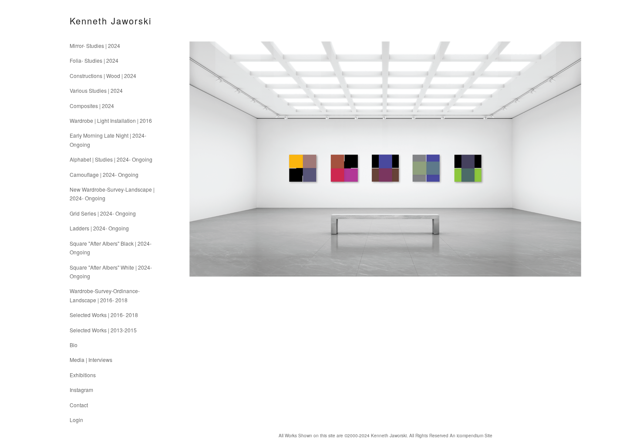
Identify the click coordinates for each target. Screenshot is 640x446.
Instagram (81, 389)
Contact (79, 405)
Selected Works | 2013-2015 (103, 330)
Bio (73, 344)
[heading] (91, 20)
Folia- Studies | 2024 (94, 60)
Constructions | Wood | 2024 (103, 75)
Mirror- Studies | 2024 (95, 45)
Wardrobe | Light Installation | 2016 (111, 120)
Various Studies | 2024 (96, 90)
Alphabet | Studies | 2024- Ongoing (111, 159)
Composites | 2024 (92, 105)
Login (76, 419)
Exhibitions (83, 374)
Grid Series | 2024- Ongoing (103, 213)
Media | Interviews (91, 359)
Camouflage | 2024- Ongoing (104, 174)
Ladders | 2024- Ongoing (99, 228)
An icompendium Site (471, 435)
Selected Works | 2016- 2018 (104, 314)
